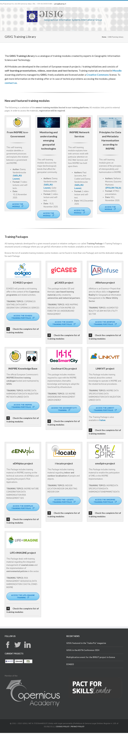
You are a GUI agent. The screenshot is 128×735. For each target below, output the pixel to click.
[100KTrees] (28, 661)
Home (104, 37)
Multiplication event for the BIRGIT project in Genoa (90, 657)
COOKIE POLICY (62, 726)
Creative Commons (97, 74)
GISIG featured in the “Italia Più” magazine (86, 643)
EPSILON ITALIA (113, 188)
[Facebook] (8, 645)
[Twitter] (18, 645)
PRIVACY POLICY (77, 726)
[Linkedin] (27, 645)
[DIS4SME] (18, 661)
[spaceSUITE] (9, 661)
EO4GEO (70, 664)
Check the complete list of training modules (22, 331)
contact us (11, 82)
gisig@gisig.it (60, 4)
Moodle (117, 70)
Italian (102, 420)
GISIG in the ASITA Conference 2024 (82, 650)
